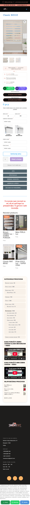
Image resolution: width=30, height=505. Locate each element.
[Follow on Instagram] (15, 478)
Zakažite (25, 502)
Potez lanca (6, 145)
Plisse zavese (8, 304)
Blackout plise (10, 306)
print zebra (11, 332)
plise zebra (11, 329)
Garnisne (7, 297)
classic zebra (12, 322)
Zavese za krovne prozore (11, 337)
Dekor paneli (8, 290)
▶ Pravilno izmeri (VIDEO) (15, 94)
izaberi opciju (6, 139)
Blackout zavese (9, 283)
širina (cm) (5, 113)
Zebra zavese (10, 320)
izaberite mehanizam (8, 118)
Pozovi (6, 502)
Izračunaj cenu (16, 154)
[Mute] (21, 358)
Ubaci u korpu (16, 159)
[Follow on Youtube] (21, 478)
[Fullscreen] (24, 358)
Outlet (7, 300)
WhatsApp (15, 502)
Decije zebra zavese (13, 325)
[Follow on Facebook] (9, 478)
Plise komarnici (10, 315)
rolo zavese (9, 318)
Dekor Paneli (10, 292)
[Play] (6, 358)
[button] (25, 22)
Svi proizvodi (8, 311)
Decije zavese (8, 286)
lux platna (11, 327)
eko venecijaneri (10, 313)
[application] (15, 354)
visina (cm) (17, 113)
